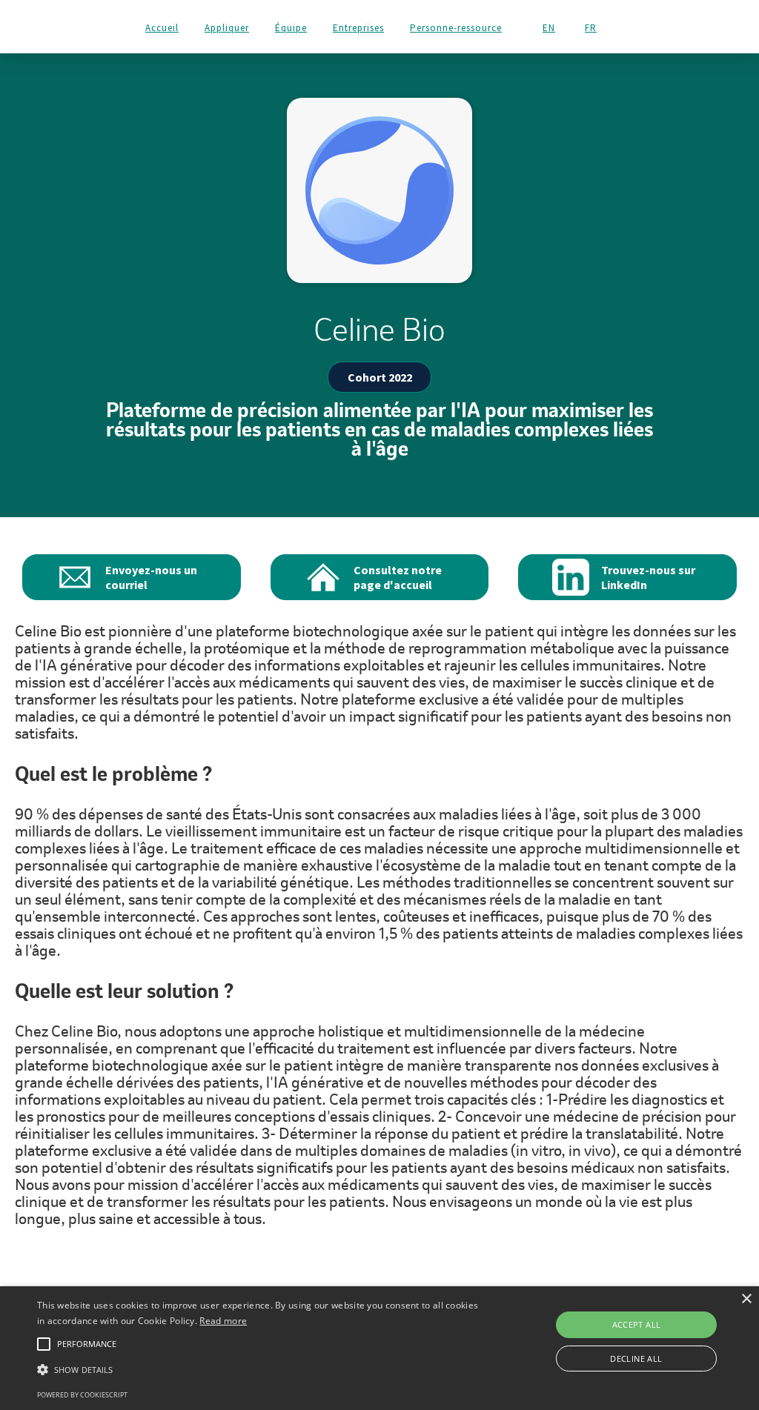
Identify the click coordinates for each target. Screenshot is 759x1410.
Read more (223, 1320)
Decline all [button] (636, 1358)
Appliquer (227, 27)
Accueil (162, 27)
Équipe (291, 27)
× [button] (746, 1299)
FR (591, 28)
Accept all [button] (636, 1324)
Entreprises (358, 27)
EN (549, 28)
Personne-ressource (456, 27)
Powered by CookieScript (82, 1395)
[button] (260, 1369)
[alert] (379, 1348)
